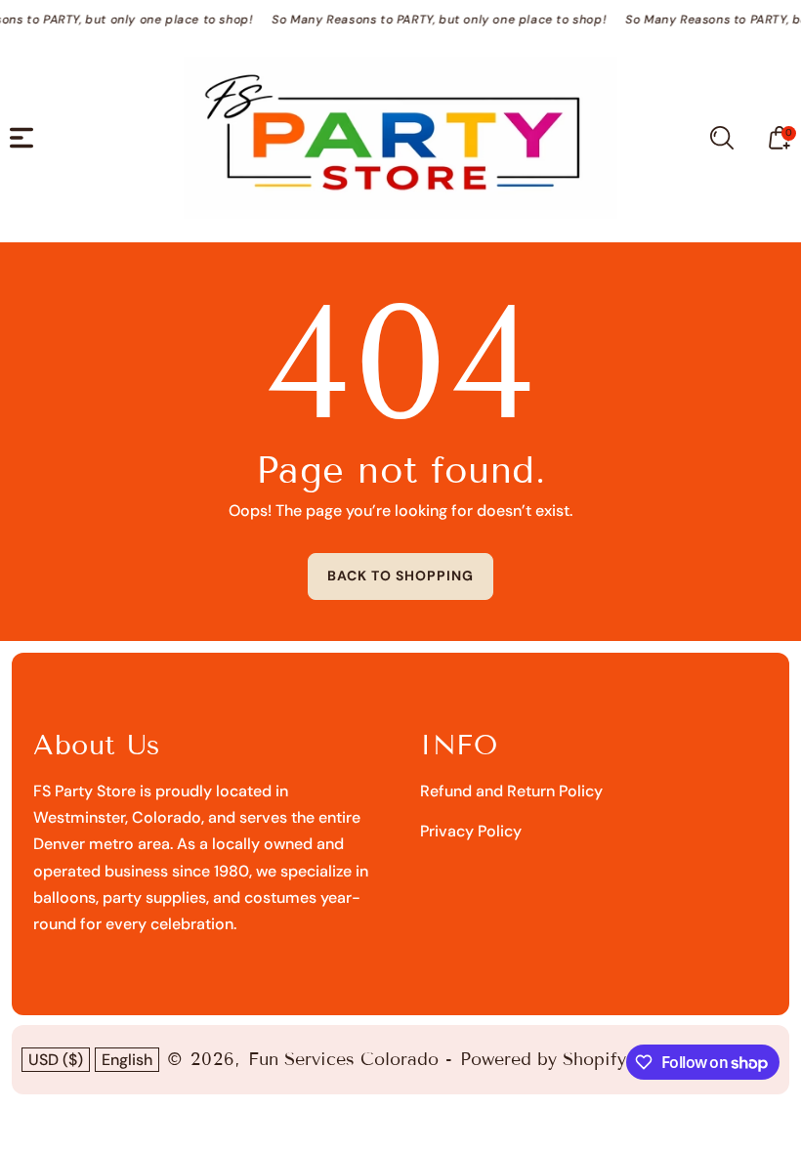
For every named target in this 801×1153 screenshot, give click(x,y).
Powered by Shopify (543, 1059)
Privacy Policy (471, 831)
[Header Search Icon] (722, 137)
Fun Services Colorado (343, 1059)
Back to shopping (400, 575)
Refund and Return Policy (511, 791)
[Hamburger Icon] (21, 137)
